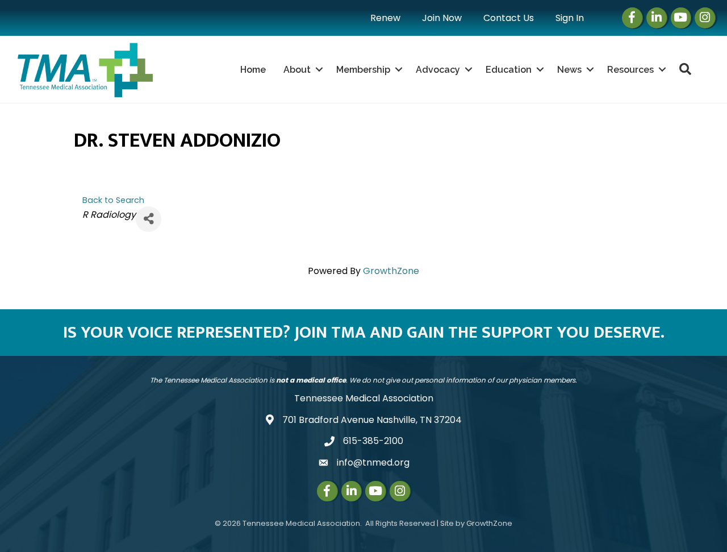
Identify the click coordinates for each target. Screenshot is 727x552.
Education (509, 69)
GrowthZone (391, 270)
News (569, 69)
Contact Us (508, 17)
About (297, 69)
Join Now (442, 17)
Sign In (569, 17)
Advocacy (438, 69)
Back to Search (113, 200)
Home (253, 69)
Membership (363, 69)
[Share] (148, 219)
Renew (385, 17)
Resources (630, 69)
